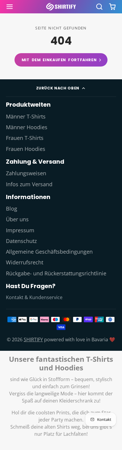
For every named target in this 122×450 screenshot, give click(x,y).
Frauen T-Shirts (25, 137)
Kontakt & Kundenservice (34, 297)
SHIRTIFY (33, 339)
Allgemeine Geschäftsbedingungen (49, 251)
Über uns (17, 219)
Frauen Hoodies (25, 148)
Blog (11, 208)
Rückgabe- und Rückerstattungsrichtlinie (56, 273)
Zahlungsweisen (26, 173)
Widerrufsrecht (24, 262)
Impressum (20, 230)
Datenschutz (21, 240)
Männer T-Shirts (26, 116)
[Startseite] (61, 6)
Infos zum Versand (29, 184)
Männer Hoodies (26, 127)
